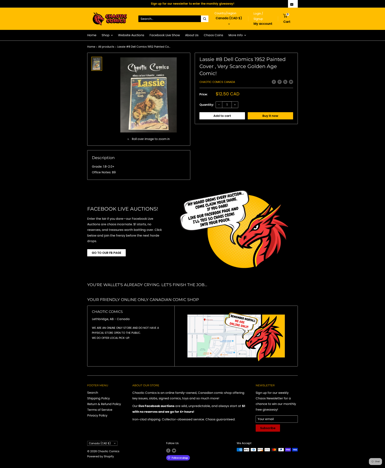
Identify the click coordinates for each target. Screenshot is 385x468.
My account (263, 23)
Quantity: (206, 105)
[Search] (204, 18)
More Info (235, 35)
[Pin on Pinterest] (279, 81)
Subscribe (268, 428)
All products (106, 47)
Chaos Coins (213, 35)
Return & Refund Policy (104, 404)
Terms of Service (99, 410)
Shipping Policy (98, 398)
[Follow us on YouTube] (174, 450)
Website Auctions (131, 35)
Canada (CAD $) (100, 443)
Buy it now (270, 116)
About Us (192, 35)
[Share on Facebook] (274, 81)
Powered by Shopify (100, 456)
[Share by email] (291, 81)
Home (91, 35)
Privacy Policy (97, 415)
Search (92, 393)
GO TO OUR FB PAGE (106, 253)
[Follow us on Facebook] (168, 450)
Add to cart (222, 116)
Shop (105, 35)
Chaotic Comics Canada (217, 82)
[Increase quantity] (235, 105)
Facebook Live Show (164, 35)
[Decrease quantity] (219, 105)
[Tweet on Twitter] (285, 81)
